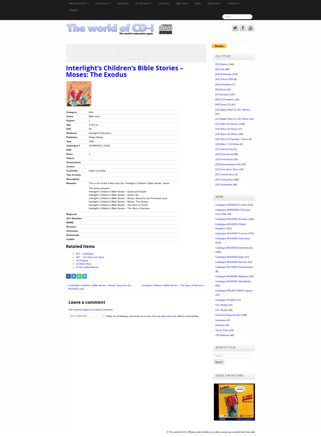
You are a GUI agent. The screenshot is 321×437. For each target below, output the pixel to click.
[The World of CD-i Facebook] (243, 28)
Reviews (219, 325)
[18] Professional (224, 154)
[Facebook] (68, 276)
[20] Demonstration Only (228, 164)
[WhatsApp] (79, 276)
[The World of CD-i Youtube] (250, 28)
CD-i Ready (221, 310)
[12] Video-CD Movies (226, 124)
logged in (87, 309)
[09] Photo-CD (222, 104)
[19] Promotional (224, 159)
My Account (214, 3)
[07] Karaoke (222, 94)
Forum (198, 3)
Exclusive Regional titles (228, 315)
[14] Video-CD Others (226, 134)
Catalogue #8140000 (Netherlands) (234, 247)
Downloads (123, 3)
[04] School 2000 (224, 79)
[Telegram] (84, 276)
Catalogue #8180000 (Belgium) (231, 276)
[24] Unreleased (223, 184)
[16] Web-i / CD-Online (227, 144)
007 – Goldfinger (85, 253)
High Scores (182, 3)
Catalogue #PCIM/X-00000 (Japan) (234, 290)
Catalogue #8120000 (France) (231, 233)
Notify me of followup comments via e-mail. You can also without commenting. (152, 316)
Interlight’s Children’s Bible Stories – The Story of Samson (172, 285)
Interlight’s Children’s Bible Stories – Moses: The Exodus (124, 71)
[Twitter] (73, 276)
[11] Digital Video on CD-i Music (232, 119)
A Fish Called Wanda (87, 267)
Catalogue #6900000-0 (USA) (231, 204)
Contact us (233, 3)
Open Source (102, 3)
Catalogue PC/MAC (225, 300)
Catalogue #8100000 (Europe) (231, 219)
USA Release (222, 335)
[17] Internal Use (224, 149)
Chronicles (164, 3)
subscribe (171, 316)
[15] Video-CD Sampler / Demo (231, 139)
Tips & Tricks (222, 330)
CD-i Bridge (221, 305)
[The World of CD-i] (120, 29)
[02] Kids (220, 69)
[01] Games (221, 64)
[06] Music (220, 89)
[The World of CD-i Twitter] (235, 28)
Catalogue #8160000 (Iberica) (231, 262)
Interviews (220, 320)
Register (73, 10)
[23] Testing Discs (224, 179)
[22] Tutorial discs (224, 174)
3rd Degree (82, 260)
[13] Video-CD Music (226, 129)
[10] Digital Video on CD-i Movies (232, 109)
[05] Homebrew (223, 84)
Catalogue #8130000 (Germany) (232, 238)
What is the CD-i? (78, 3)
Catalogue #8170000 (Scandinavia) (234, 267)
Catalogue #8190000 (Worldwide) (233, 281)
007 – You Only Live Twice (90, 257)
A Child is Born (83, 263)
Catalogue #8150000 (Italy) (229, 257)
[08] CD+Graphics (224, 99)
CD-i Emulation (143, 3)
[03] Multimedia (223, 74)
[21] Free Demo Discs (226, 169)
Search (219, 362)
